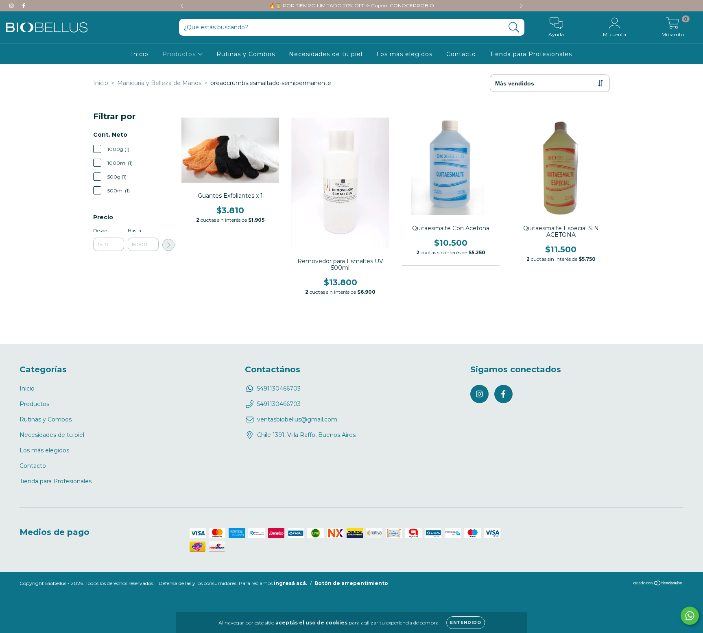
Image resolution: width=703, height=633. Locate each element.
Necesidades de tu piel (325, 54)
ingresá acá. (290, 583)
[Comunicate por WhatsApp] (690, 616)
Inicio (139, 54)
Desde (100, 230)
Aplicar (168, 245)
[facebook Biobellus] (23, 5)
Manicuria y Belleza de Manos (159, 83)
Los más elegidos (404, 54)
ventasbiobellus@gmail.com (297, 419)
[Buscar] (514, 27)
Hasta (134, 230)
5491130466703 (279, 388)
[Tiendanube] (658, 584)
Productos (180, 54)
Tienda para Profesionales (531, 54)
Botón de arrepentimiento (351, 583)
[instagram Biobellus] (12, 5)
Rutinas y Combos (245, 54)
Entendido (465, 622)
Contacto (461, 54)
